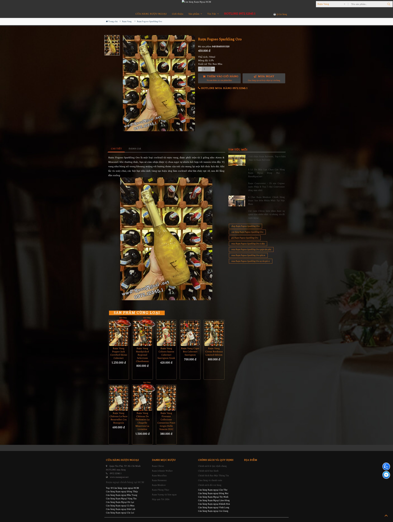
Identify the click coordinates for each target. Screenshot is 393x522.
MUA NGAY (264, 78)
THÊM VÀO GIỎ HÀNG (222, 78)
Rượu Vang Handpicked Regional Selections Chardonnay (142, 355)
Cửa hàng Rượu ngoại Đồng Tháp (122, 491)
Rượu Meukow (159, 485)
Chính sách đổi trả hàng (209, 485)
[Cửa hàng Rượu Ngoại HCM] (196, 2)
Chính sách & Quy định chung (212, 466)
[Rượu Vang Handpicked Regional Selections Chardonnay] (142, 333)
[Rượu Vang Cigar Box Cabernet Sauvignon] (190, 333)
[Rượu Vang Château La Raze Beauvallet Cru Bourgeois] (118, 398)
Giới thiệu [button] (177, 14)
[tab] (116, 149)
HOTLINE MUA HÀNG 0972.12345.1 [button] (224, 88)
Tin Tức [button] (212, 14)
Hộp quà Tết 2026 (160, 499)
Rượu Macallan (159, 475)
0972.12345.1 (115, 473)
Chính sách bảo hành (208, 470)
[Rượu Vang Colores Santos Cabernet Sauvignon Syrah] (166, 333)
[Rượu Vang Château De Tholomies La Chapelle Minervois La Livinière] (142, 398)
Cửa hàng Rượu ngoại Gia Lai (120, 512)
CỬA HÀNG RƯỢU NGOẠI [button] (151, 14)
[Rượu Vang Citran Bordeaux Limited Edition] (213, 333)
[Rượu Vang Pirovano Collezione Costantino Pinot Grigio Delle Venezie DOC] (166, 398)
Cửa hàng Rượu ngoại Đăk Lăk (120, 509)
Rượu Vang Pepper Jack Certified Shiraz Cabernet (118, 353)
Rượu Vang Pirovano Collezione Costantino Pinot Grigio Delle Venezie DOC (166, 421)
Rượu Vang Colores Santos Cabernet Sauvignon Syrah (166, 353)
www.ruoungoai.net (119, 477)
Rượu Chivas (158, 466)
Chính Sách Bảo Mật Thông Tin (213, 475)
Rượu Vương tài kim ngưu (164, 494)
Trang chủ (113, 21)
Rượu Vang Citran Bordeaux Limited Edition (214, 351)
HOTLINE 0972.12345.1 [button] (239, 13)
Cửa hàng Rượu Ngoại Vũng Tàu (121, 498)
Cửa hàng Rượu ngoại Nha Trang (121, 495)
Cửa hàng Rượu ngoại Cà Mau (120, 505)
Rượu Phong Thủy (160, 489)
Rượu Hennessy (159, 480)
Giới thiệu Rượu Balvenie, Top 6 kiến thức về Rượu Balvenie (267, 158)
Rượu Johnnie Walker (162, 470)
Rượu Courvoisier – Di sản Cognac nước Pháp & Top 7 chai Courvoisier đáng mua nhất (266, 187)
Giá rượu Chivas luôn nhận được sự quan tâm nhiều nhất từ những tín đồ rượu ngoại (266, 214)
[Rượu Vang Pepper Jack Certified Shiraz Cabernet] (118, 333)
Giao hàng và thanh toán (210, 480)
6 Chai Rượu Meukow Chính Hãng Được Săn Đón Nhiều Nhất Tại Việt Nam (266, 201)
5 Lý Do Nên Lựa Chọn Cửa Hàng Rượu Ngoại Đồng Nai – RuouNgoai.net (266, 173)
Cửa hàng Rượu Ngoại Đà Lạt (120, 502)
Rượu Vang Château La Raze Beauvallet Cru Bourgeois (119, 418)
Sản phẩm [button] (194, 14)
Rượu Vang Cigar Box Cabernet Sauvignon (190, 351)
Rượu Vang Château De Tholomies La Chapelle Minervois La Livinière (142, 421)
